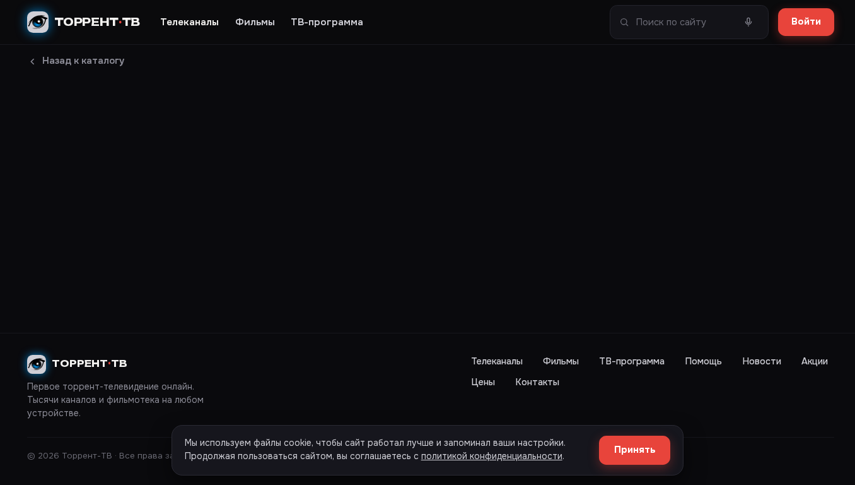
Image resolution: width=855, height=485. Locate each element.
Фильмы (255, 22)
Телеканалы (189, 22)
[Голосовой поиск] (748, 22)
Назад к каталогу (83, 61)
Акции (814, 361)
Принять (635, 450)
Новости (761, 361)
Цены (483, 382)
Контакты (537, 382)
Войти (806, 22)
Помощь (703, 361)
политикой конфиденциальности (491, 456)
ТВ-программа (327, 22)
